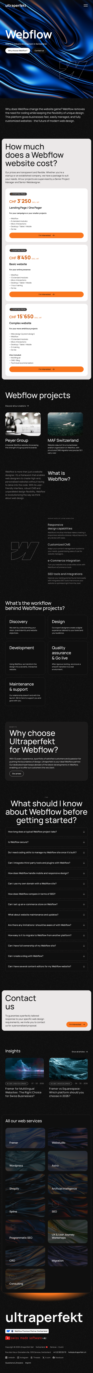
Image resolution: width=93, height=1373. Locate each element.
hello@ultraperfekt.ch (77, 1352)
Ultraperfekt (15, 5)
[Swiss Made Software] (25, 1338)
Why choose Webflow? (17, 50)
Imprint (28, 1363)
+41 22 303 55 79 (59, 1352)
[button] (85, 5)
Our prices (16, 773)
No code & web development (17, 1083)
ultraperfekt (44, 1317)
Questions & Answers (14, 1363)
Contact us (39, 50)
